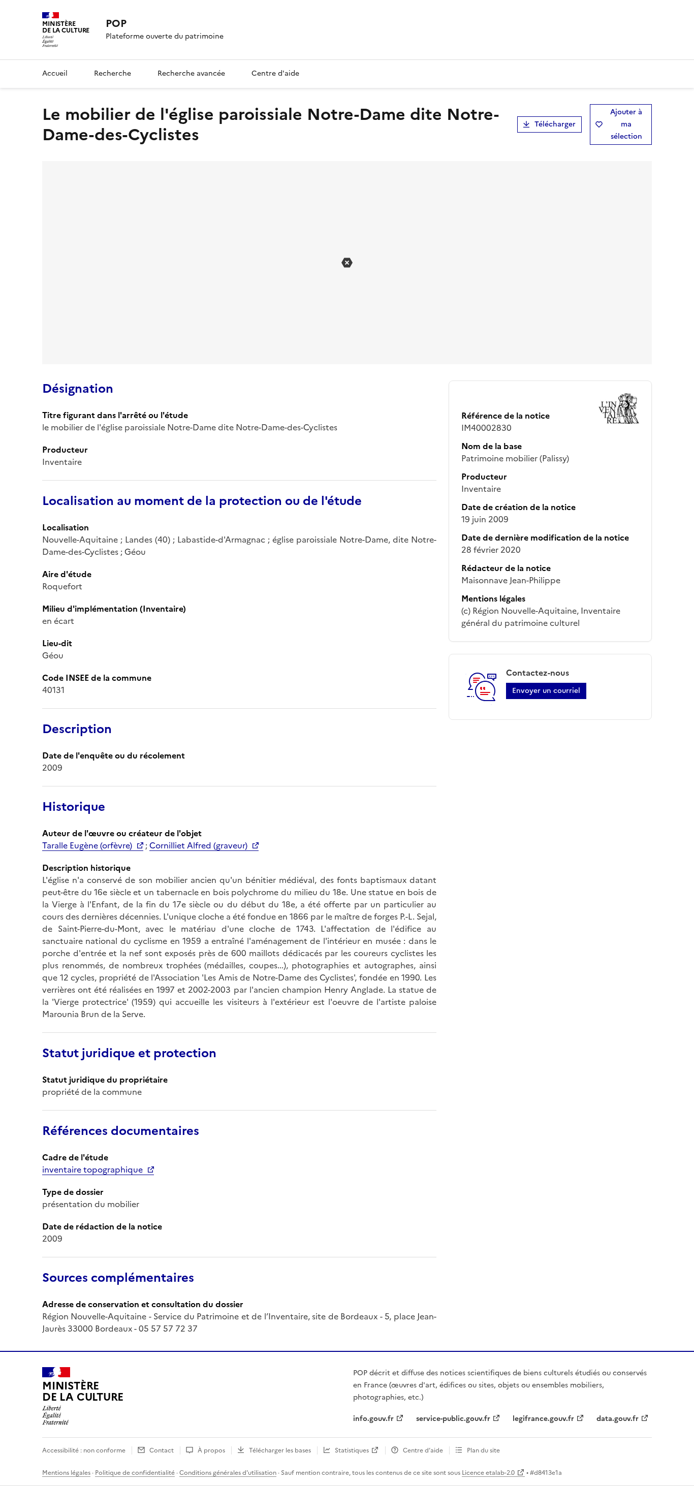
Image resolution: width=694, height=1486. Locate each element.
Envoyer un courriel (546, 690)
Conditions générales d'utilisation (227, 1472)
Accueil (55, 73)
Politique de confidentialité (135, 1472)
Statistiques (352, 1450)
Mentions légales (66, 1472)
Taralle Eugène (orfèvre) (87, 845)
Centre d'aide (275, 73)
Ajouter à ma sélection (626, 124)
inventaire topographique (92, 1169)
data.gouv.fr (617, 1418)
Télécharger (555, 124)
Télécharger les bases (280, 1450)
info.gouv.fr (373, 1418)
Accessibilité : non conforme (83, 1450)
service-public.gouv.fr (453, 1418)
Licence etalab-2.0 (488, 1472)
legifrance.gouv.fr (543, 1418)
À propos (211, 1450)
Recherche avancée (191, 73)
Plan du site (483, 1450)
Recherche (112, 73)
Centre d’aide (423, 1450)
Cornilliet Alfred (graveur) (198, 845)
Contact (161, 1450)
